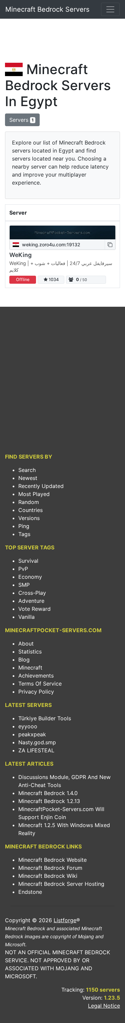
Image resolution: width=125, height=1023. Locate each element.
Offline (22, 279)
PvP (23, 568)
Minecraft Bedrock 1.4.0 (48, 793)
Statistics (30, 651)
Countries (30, 510)
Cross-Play (32, 592)
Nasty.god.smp (37, 742)
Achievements (36, 675)
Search (27, 470)
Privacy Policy (36, 691)
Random (28, 502)
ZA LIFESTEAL (36, 750)
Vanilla (26, 616)
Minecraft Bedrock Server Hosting (61, 883)
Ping (23, 526)
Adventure (31, 600)
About (26, 643)
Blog (24, 659)
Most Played (34, 494)
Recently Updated (41, 486)
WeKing (20, 254)
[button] (110, 244)
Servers (21, 119)
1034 (53, 279)
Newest (27, 478)
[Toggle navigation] (110, 9)
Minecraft (30, 667)
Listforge (65, 920)
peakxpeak (32, 734)
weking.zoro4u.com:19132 (50, 244)
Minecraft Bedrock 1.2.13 (49, 801)
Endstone (30, 891)
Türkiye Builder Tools (44, 718)
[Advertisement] (62, 42)
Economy (30, 576)
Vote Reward (34, 608)
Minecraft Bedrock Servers (47, 9)
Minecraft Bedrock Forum (50, 867)
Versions (29, 518)
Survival (28, 560)
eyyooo (27, 726)
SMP (24, 584)
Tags (24, 534)
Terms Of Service (40, 683)
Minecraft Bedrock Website (52, 859)
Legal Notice (104, 1005)
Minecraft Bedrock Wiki (47, 875)
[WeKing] (62, 232)
